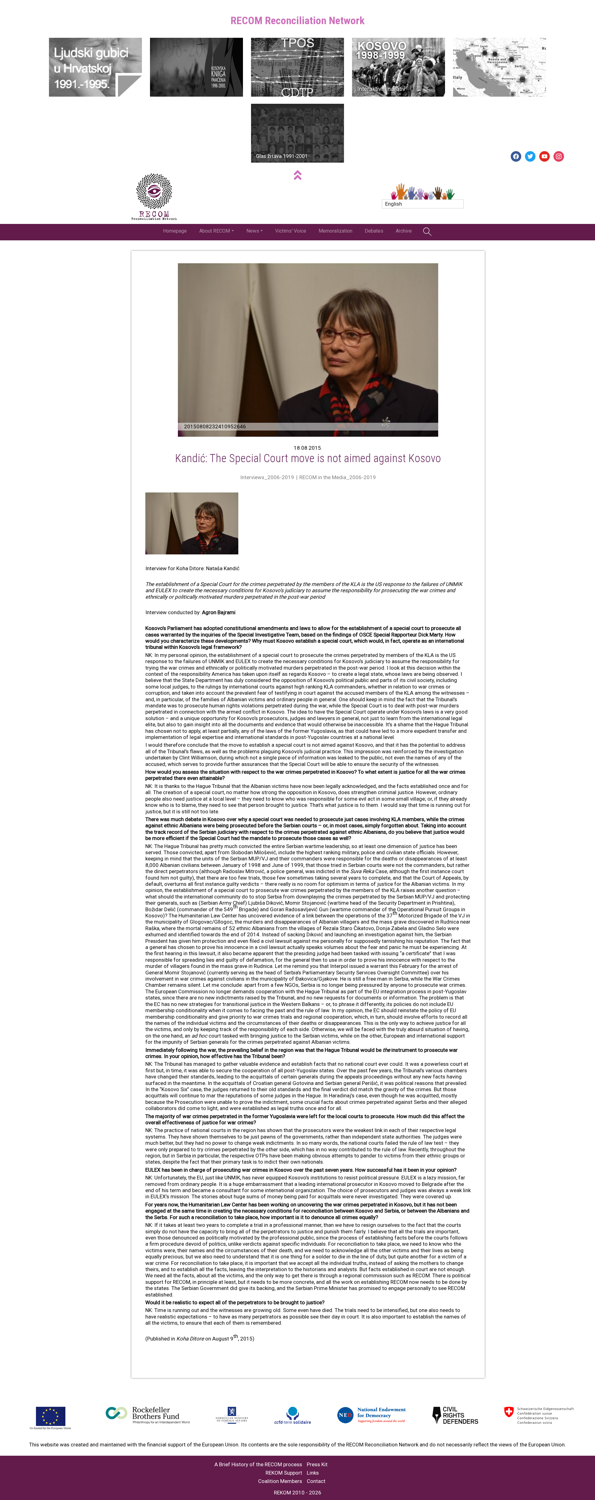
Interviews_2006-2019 (267, 477)
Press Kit (317, 1464)
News (252, 231)
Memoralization (335, 231)
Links (313, 1473)
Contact (316, 1481)
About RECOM (214, 231)
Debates (374, 231)
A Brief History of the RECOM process (258, 1464)
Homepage (175, 231)
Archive (404, 231)
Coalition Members (280, 1481)
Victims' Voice (290, 231)
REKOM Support (284, 1473)
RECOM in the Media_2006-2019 (337, 477)
